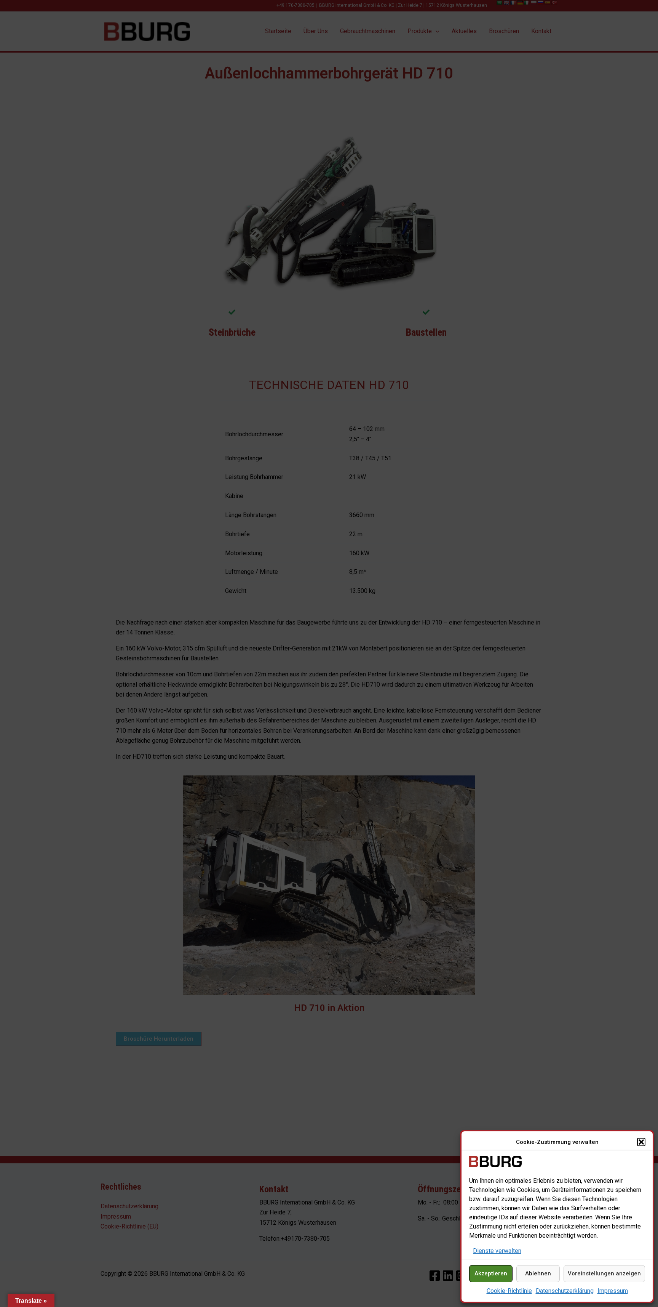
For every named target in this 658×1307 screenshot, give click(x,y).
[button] (641, 1142)
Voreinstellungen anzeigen (604, 1273)
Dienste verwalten (497, 1250)
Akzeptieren (490, 1273)
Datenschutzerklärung (565, 1290)
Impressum (612, 1290)
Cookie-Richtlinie (509, 1290)
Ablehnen (538, 1273)
